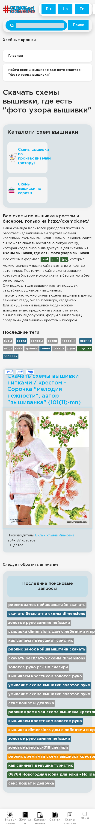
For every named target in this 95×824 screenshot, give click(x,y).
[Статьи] (55, 814)
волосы (37, 341)
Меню (84, 817)
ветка (21, 341)
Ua (65, 8)
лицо (8, 348)
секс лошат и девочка (31, 703)
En (82, 8)
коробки (68, 341)
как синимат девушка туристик (40, 640)
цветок (58, 348)
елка (18, 348)
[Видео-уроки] (10, 814)
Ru (48, 8)
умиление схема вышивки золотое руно (49, 685)
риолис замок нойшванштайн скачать (47, 605)
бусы (8, 341)
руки (71, 348)
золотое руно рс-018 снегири (38, 667)
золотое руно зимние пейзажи (39, 623)
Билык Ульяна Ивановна (54, 535)
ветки (52, 341)
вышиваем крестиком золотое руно (45, 676)
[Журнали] (25, 814)
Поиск (78, 25)
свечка (85, 341)
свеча (45, 348)
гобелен (11, 356)
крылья (31, 348)
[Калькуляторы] (40, 814)
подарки (84, 348)
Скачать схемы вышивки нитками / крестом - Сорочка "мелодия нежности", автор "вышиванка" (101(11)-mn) (44, 389)
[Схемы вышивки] (70, 814)
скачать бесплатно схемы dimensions (46, 614)
